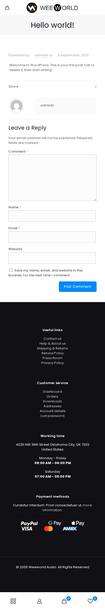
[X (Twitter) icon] (50, 574)
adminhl (41, 55)
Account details (52, 411)
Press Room (52, 358)
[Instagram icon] (60, 574)
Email (14, 228)
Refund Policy (53, 353)
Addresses (53, 406)
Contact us (52, 338)
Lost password (52, 415)
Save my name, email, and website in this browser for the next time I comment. (45, 273)
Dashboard (52, 391)
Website (15, 249)
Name (14, 207)
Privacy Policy (52, 362)
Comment (18, 151)
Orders (52, 396)
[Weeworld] (52, 7)
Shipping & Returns (52, 348)
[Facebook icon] (44, 574)
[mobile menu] (98, 7)
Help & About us (53, 343)
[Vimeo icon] (55, 574)
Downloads (52, 401)
